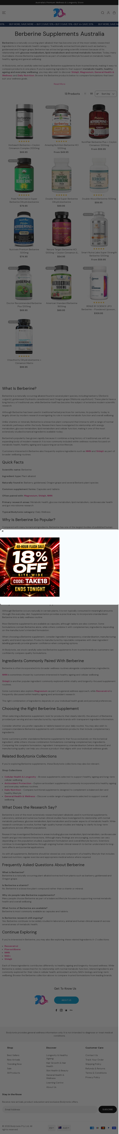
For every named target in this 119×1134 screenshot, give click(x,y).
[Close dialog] (2, 531)
